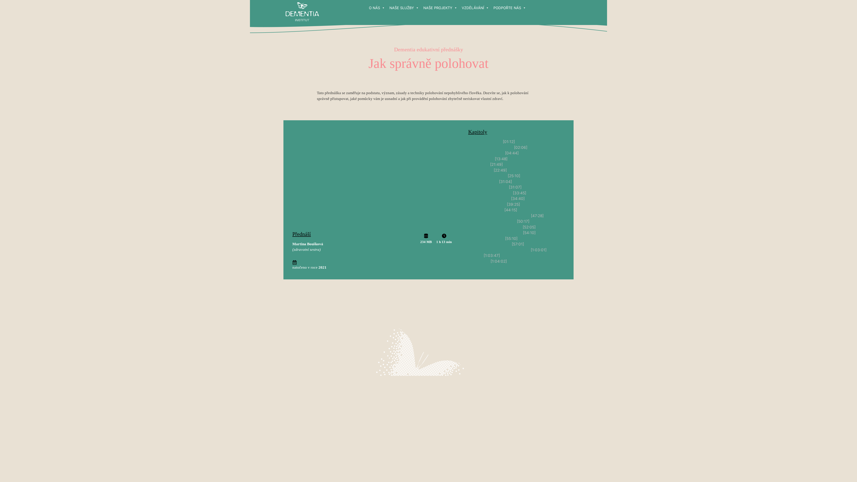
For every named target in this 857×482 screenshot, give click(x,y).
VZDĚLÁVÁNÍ (473, 8)
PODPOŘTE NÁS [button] (507, 8)
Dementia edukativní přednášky (428, 49)
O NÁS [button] (374, 8)
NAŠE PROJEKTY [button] (437, 8)
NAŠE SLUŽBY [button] (401, 8)
